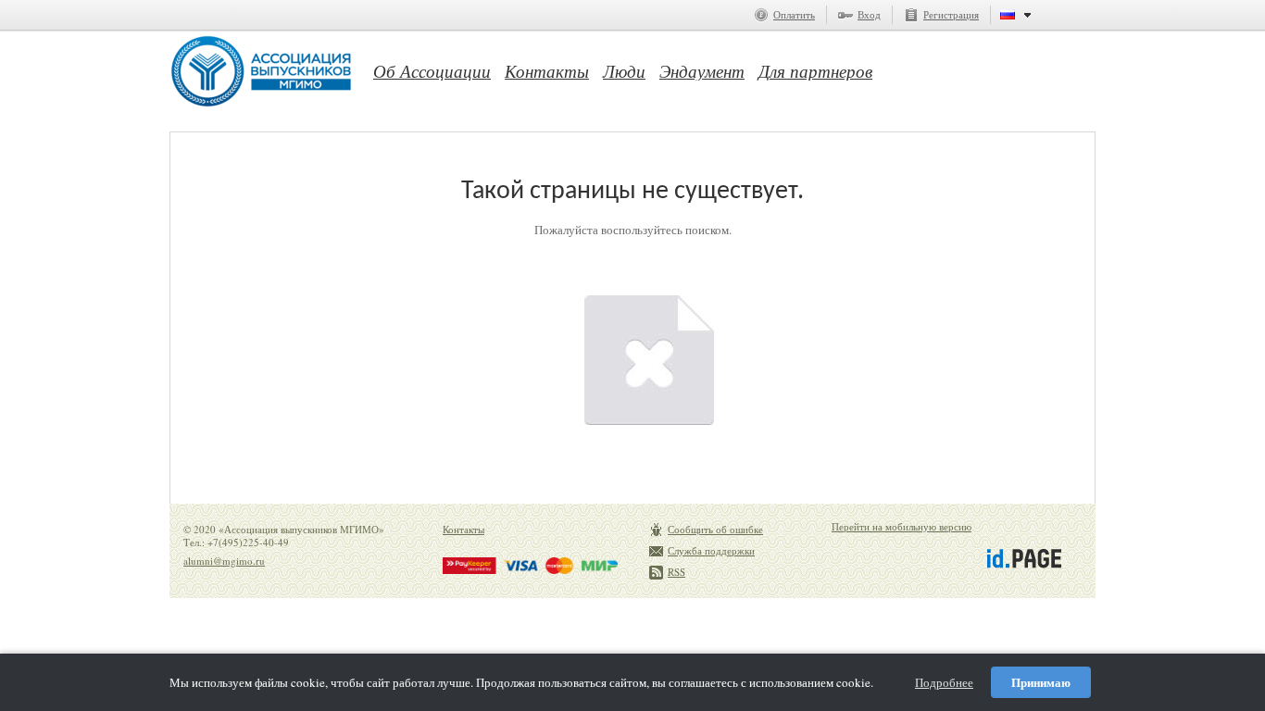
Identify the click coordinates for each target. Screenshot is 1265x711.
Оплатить (794, 14)
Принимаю (1041, 682)
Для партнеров (815, 71)
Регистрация (951, 14)
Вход (869, 14)
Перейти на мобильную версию (901, 526)
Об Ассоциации (432, 71)
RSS (676, 572)
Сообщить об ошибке (715, 529)
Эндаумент (702, 71)
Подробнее (944, 682)
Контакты (547, 71)
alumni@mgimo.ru (224, 561)
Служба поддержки (711, 550)
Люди (624, 71)
